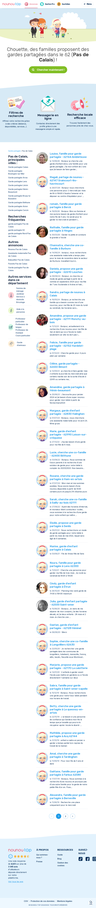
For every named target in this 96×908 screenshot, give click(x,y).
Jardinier (20, 294)
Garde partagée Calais (18, 167)
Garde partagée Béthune (19, 202)
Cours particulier (23, 335)
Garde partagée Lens (17, 181)
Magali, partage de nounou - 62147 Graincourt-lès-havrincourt (67, 180)
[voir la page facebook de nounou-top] (87, 859)
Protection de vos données (42, 901)
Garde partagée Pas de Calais (18, 269)
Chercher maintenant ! (50, 69)
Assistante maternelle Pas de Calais (19, 254)
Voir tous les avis (15, 881)
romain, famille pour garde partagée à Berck (66, 205)
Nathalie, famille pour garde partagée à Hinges (67, 229)
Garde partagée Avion (18, 206)
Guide (60, 855)
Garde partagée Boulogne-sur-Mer (16, 172)
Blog (59, 859)
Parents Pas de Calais (17, 264)
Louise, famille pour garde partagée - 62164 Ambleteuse (68, 155)
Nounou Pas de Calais (17, 249)
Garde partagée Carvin (18, 210)
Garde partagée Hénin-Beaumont (18, 190)
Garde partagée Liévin (18, 185)
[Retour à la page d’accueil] (11, 4)
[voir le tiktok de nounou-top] (80, 859)
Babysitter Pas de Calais (19, 260)
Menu (89, 4)
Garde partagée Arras (18, 177)
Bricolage (20, 302)
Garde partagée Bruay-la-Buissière (19, 197)
